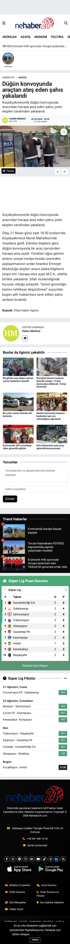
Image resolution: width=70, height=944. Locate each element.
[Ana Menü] (3, 23)
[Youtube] (38, 859)
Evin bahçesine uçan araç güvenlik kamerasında (50, 447)
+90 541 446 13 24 (37, 838)
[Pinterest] (19, 859)
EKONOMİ (40, 37)
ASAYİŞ (25, 37)
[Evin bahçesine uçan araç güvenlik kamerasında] (52, 434)
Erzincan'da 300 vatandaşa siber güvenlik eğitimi (17, 447)
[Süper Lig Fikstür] (65, 678)
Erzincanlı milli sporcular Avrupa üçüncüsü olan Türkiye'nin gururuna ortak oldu (35, 46)
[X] (13, 859)
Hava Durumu (48, 885)
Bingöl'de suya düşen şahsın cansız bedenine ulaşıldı (18, 379)
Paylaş (10, 170)
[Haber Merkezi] (11, 333)
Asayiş (22, 77)
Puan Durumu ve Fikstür (48, 894)
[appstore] (19, 870)
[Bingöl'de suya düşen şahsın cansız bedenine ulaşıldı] (18, 366)
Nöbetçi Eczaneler (19, 885)
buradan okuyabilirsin (44, 934)
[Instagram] (25, 859)
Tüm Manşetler (17, 902)
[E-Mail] (25, 338)
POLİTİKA (57, 37)
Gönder (10, 498)
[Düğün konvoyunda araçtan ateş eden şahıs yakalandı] (35, 146)
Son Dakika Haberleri (52, 902)
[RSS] (63, 859)
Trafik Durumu (17, 892)
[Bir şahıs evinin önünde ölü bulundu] (18, 401)
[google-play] (51, 870)
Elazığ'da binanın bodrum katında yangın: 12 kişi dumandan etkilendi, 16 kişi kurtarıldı (51, 382)
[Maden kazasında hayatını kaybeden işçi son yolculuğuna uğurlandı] (52, 401)
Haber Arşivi (16, 909)
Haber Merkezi (31, 331)
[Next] (57, 859)
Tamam (35, 940)
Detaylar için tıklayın (35, 665)
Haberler (8, 77)
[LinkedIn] (32, 859)
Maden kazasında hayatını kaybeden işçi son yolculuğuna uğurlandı (51, 416)
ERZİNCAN (9, 37)
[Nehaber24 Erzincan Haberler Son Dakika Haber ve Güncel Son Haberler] (35, 23)
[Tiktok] (44, 859)
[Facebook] (7, 859)
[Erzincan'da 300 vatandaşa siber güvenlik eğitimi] (18, 434)
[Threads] (51, 859)
